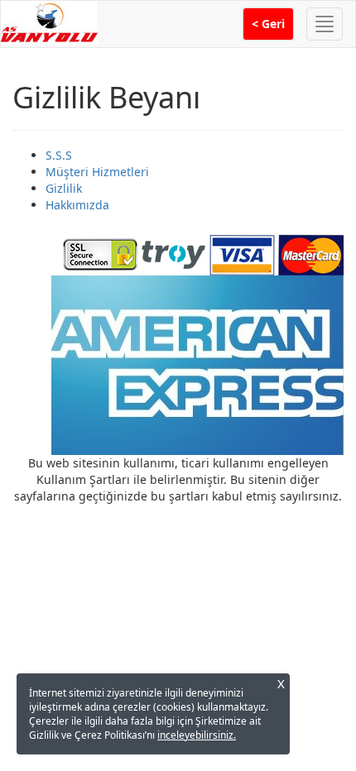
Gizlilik (64, 188)
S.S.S (59, 155)
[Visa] (242, 253)
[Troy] (173, 253)
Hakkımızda (77, 205)
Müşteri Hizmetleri (97, 172)
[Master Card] (311, 253)
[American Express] (197, 363)
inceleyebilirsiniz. (196, 735)
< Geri (268, 23)
